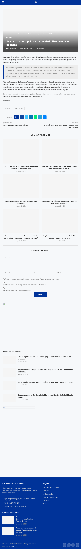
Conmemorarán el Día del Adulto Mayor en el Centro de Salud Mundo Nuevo (45, 396)
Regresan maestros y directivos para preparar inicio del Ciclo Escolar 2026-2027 (45, 371)
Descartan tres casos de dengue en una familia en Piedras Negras (25, 519)
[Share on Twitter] (26, 117)
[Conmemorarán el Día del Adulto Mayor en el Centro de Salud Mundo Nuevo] (9, 398)
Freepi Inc (14, 546)
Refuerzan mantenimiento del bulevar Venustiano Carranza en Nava (26, 530)
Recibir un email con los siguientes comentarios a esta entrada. (25, 285)
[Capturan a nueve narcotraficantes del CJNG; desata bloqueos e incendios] (60, 221)
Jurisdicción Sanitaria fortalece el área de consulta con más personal (45, 382)
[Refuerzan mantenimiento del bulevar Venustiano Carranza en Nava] (8, 531)
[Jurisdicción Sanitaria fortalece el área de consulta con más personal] (9, 385)
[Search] (78, 2)
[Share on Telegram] (40, 117)
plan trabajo (19, 108)
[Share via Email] (45, 117)
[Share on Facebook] (22, 117)
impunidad (8, 108)
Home (11, 34)
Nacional (20, 34)
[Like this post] (17, 117)
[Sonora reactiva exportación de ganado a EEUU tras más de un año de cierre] (21, 151)
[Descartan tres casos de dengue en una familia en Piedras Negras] (8, 520)
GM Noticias (12, 48)
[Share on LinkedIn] (31, 117)
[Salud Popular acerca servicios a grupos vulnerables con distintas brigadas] (9, 360)
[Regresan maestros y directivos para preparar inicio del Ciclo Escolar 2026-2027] (9, 372)
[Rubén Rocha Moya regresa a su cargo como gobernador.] (21, 186)
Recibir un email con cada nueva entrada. (17, 290)
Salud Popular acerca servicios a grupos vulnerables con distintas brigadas (44, 358)
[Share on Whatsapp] (35, 117)
